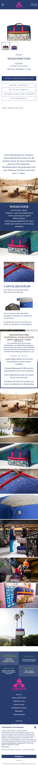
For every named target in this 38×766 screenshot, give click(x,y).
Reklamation (19, 711)
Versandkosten (23, 66)
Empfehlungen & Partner (19, 708)
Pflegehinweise (19, 98)
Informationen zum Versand (19, 94)
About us (19, 694)
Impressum (19, 721)
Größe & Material (19, 85)
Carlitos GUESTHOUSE (19, 698)
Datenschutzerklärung (19, 724)
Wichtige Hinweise (19, 89)
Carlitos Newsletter (19, 714)
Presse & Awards (19, 704)
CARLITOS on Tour (19, 701)
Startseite (18, 55)
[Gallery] (19, 30)
